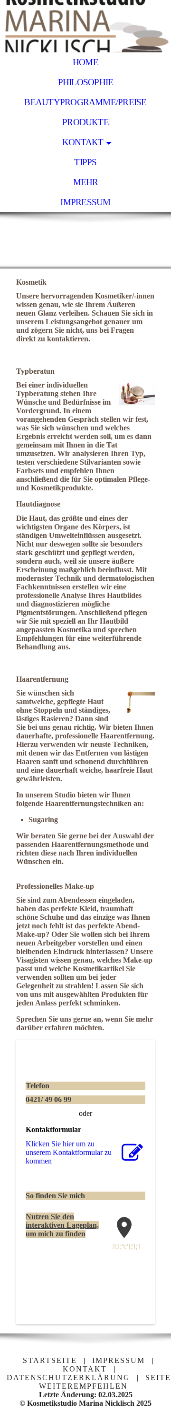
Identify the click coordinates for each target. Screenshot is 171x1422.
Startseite (50, 1360)
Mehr (85, 182)
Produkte (85, 122)
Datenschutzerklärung (68, 1377)
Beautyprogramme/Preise (85, 102)
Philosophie (86, 82)
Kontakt (83, 142)
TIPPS (85, 162)
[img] (85, 26)
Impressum (85, 202)
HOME (85, 62)
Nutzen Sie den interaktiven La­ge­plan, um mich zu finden (62, 1225)
